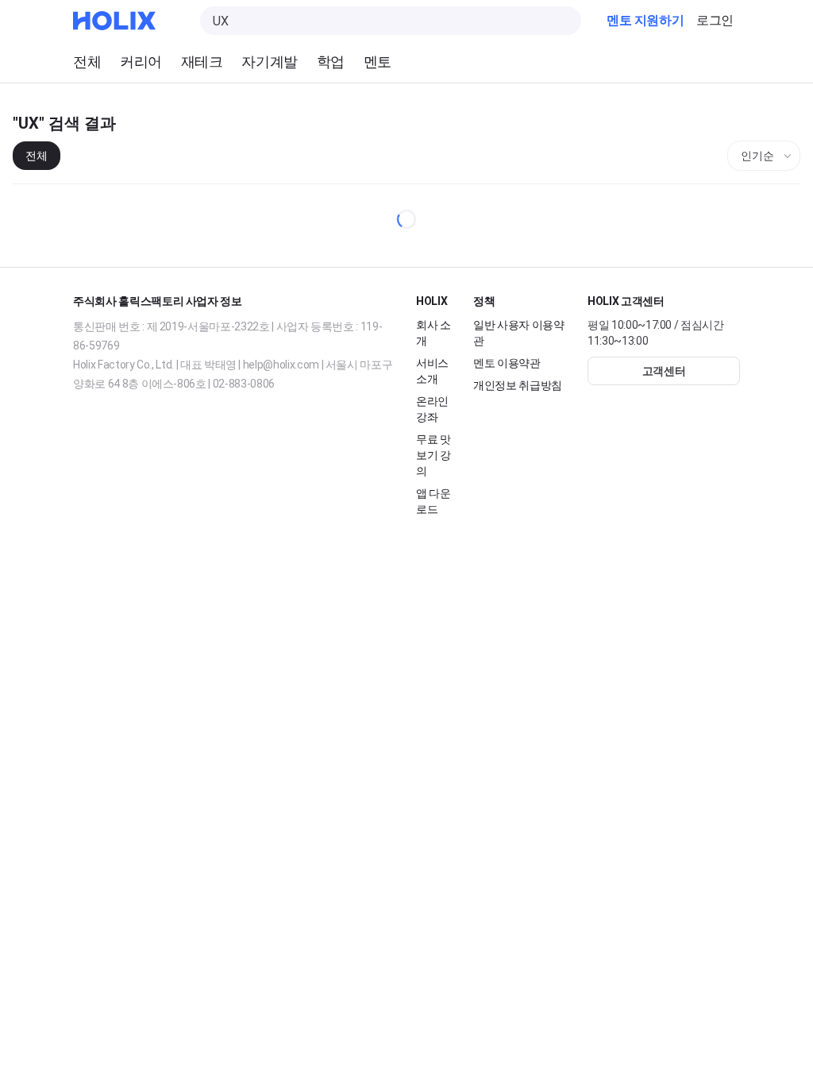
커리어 (141, 61)
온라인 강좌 (432, 408)
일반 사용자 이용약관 (519, 332)
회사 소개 (434, 332)
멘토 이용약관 (507, 362)
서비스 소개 (432, 370)
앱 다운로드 (434, 500)
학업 (331, 61)
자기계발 (269, 61)
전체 (87, 61)
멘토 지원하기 (645, 21)
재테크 (202, 61)
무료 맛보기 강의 (434, 454)
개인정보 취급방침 (518, 385)
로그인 (715, 21)
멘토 (377, 61)
